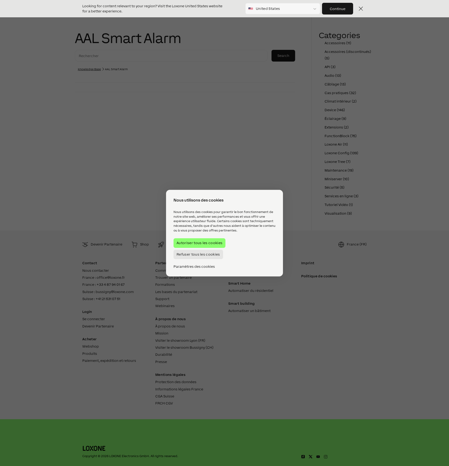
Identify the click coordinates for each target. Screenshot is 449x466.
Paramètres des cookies (194, 266)
